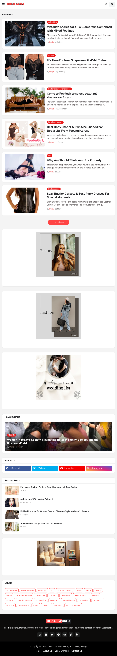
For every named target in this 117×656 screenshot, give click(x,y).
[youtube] (64, 634)
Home (38, 651)
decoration (65, 595)
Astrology (42, 590)
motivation (97, 600)
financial (10, 600)
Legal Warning (62, 651)
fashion (95, 595)
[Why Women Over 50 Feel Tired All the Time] (12, 526)
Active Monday (27, 590)
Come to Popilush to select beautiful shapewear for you (72, 95)
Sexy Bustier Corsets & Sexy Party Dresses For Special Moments (78, 195)
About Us (47, 651)
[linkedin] (77, 634)
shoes (35, 605)
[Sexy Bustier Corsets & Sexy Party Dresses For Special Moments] (25, 200)
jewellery (54, 600)
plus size (10, 605)
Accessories (11, 590)
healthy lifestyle (25, 600)
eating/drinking (81, 595)
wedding (58, 605)
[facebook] (46, 634)
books (9, 595)
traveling (46, 605)
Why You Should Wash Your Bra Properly (74, 160)
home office (41, 600)
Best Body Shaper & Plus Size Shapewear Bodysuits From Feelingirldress (75, 128)
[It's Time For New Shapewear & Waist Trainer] (25, 67)
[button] (3, 4)
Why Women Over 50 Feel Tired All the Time (41, 523)
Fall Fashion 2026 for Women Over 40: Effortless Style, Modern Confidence (54, 511)
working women (73, 605)
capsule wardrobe (24, 595)
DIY (52, 590)
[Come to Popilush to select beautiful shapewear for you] (25, 100)
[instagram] (39, 634)
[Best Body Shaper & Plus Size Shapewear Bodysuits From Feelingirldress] (25, 134)
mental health (69, 600)
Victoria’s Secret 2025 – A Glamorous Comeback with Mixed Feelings (79, 28)
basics (88, 590)
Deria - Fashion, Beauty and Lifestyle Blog (67, 646)
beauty (98, 590)
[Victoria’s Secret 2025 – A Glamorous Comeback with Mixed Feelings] (25, 33)
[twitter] (52, 634)
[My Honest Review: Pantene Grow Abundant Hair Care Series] (12, 490)
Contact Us (76, 651)
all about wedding (65, 590)
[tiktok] (71, 634)
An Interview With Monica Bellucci (36, 499)
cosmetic (53, 595)
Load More (58, 222)
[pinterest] (58, 634)
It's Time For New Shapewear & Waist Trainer (77, 60)
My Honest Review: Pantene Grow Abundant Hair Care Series (48, 487)
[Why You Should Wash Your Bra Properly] (25, 167)
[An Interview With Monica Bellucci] (12, 502)
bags (79, 590)
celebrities (40, 595)
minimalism (84, 600)
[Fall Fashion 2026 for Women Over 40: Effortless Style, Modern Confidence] (12, 514)
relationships (23, 605)
